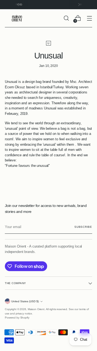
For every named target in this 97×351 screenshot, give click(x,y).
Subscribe (83, 226)
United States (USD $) (25, 301)
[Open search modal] (66, 18)
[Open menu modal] (89, 18)
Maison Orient (36, 309)
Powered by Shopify (17, 317)
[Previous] (18, 4)
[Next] (79, 4)
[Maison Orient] (17, 18)
